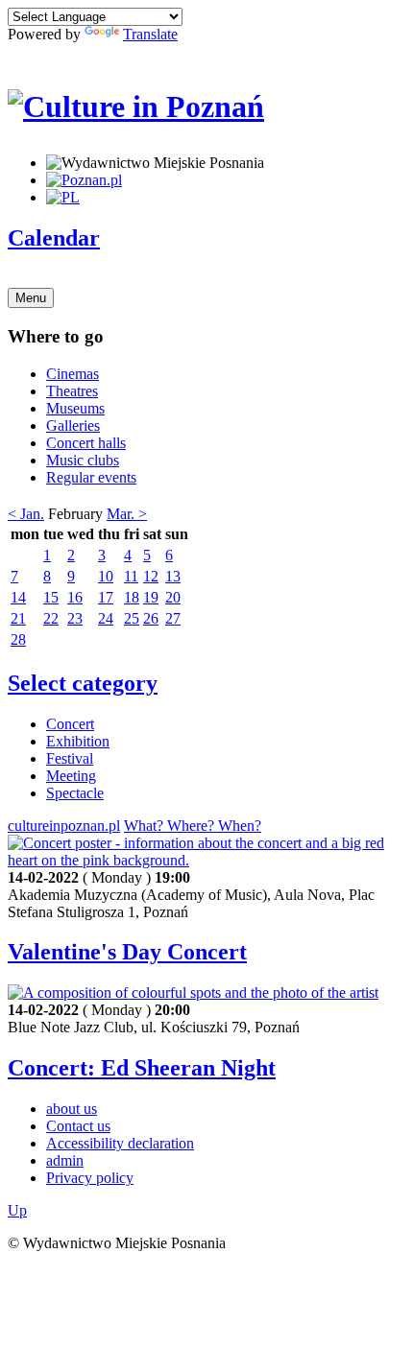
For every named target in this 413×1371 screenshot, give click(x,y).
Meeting (71, 776)
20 (173, 597)
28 (18, 639)
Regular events (91, 477)
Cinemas (72, 374)
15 (51, 597)
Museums (75, 408)
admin (65, 1160)
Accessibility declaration (120, 1143)
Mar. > (127, 514)
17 (105, 597)
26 (150, 618)
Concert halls (86, 443)
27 (173, 618)
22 (51, 618)
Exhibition (77, 741)
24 (105, 618)
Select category (83, 683)
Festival (69, 758)
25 (131, 618)
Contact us (78, 1126)
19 (150, 597)
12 (150, 576)
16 (75, 597)
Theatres (72, 391)
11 (131, 576)
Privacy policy (90, 1178)
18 (131, 597)
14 (18, 597)
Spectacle (75, 793)
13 (173, 576)
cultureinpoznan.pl (64, 825)
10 (105, 576)
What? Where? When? (192, 825)
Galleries (73, 425)
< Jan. (26, 514)
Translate (150, 34)
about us (71, 1108)
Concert (70, 724)
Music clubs (82, 460)
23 (75, 618)
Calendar (54, 237)
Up (17, 1210)
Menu (30, 298)
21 (18, 618)
